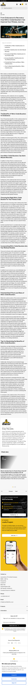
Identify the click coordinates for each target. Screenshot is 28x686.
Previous (11, 491)
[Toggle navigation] (26, 4)
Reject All (14, 682)
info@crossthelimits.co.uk (7, 602)
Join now (13, 535)
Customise (14, 679)
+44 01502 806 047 (5, 596)
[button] (17, 4)
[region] (14, 673)
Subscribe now (13, 625)
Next (16, 491)
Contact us (13, 514)
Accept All (14, 675)
